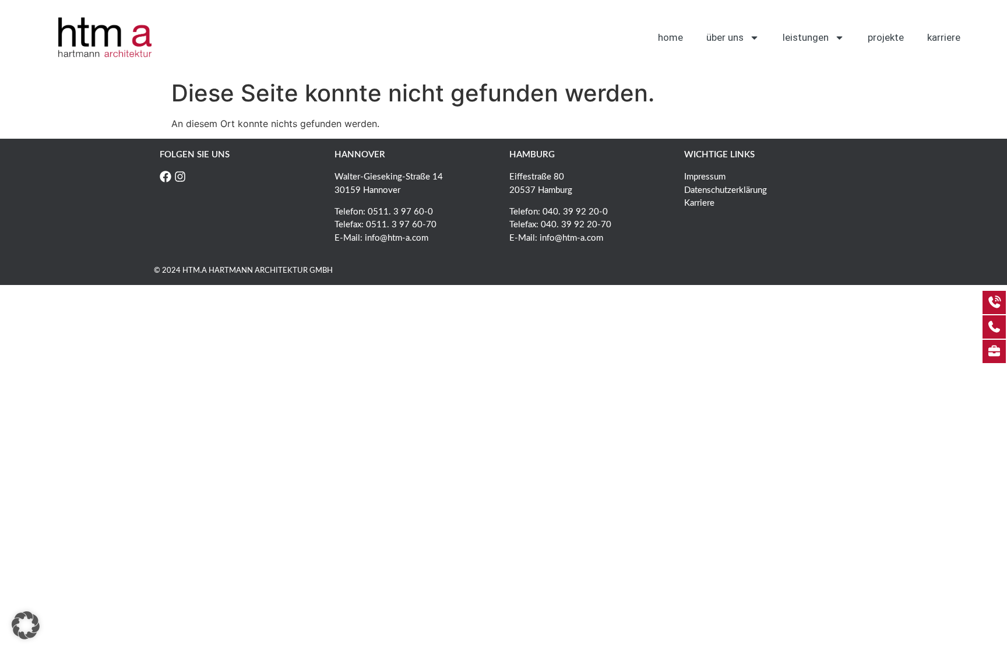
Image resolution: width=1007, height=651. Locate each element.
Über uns (725, 37)
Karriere (943, 37)
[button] (25, 625)
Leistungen (806, 37)
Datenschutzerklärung (725, 190)
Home (670, 37)
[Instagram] (180, 176)
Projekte (886, 37)
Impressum (705, 177)
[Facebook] (165, 176)
